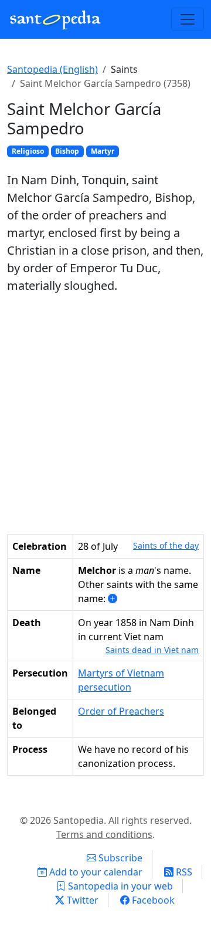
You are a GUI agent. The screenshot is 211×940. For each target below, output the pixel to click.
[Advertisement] (105, 414)
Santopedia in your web (119, 886)
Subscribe (119, 857)
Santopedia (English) (52, 69)
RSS (182, 871)
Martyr (102, 151)
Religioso (28, 151)
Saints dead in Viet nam (152, 649)
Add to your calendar (94, 871)
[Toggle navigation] (187, 19)
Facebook (152, 900)
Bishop (67, 151)
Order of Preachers (121, 711)
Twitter (81, 900)
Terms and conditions (104, 834)
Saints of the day (166, 545)
